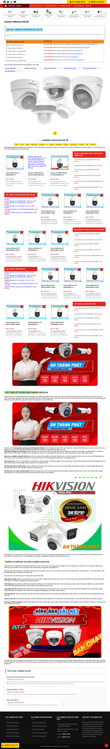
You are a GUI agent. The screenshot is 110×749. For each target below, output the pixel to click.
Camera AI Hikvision (50, 68)
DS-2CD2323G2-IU (74, 56)
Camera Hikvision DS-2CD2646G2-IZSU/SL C (87, 176)
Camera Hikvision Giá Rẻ (55, 140)
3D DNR (51, 144)
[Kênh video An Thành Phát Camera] (15, 2)
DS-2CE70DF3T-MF (78, 50)
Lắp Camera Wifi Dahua (13, 732)
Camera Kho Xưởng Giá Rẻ (39, 726)
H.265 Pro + (93, 144)
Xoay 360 (81, 144)
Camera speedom (10, 68)
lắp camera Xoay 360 (89, 68)
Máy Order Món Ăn (13, 700)
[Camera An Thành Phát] (8, 2)
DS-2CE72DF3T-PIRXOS (83, 47)
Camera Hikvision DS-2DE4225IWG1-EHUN (87, 170)
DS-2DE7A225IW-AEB (91, 44)
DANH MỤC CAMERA (14, 6)
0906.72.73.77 (66, 737)
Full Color (66, 144)
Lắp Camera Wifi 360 (12, 726)
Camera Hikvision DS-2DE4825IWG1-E (13, 174)
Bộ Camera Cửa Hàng (38, 729)
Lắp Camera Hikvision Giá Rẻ (13, 147)
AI (46, 144)
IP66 (87, 144)
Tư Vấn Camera (77, 5)
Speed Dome (73, 144)
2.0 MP (16, 144)
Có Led (22, 144)
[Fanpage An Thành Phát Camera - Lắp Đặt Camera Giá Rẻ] (4, 2)
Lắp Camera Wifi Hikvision (13, 736)
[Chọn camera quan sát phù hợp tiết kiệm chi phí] (105, 14)
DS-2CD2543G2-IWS (78, 53)
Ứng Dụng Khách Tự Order (15, 689)
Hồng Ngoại (58, 144)
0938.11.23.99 (97, 2)
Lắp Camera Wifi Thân (13, 729)
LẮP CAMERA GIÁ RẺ (78, 2)
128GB (27, 144)
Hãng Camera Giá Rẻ (50, 5)
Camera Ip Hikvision (30, 68)
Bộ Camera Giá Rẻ (65, 5)
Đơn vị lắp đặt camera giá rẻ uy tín (51, 746)
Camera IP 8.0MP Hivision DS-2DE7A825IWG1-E (58, 174)
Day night (41, 144)
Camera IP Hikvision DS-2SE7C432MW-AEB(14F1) (36, 174)
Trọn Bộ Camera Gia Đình (39, 722)
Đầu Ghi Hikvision (10, 71)
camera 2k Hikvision (70, 68)
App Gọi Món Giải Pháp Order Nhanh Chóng (20, 677)
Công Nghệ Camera (35, 5)
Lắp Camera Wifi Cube (12, 722)
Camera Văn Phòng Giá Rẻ (39, 736)
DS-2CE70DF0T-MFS (79, 60)
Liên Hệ (88, 5)
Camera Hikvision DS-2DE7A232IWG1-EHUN (87, 160)
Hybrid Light (34, 144)
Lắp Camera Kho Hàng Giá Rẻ (40, 732)
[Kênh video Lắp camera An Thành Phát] (11, 2)
